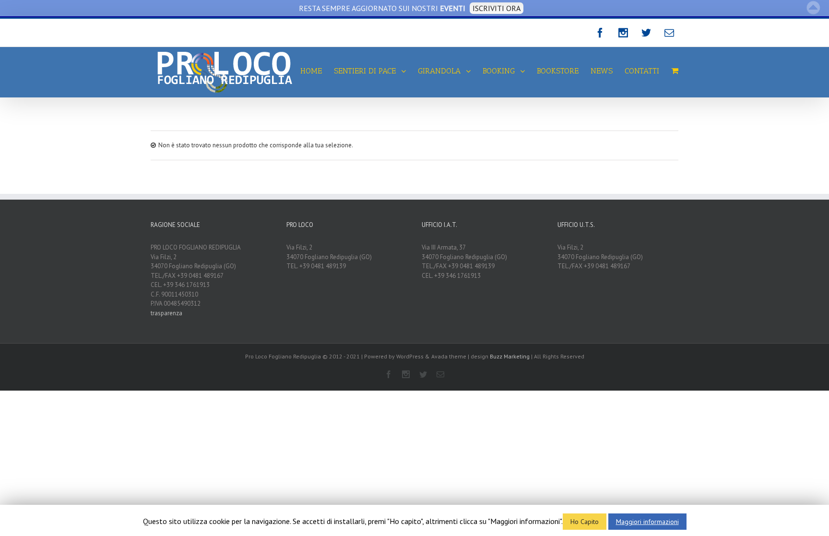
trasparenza (166, 313)
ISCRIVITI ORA (497, 8)
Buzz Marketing (510, 356)
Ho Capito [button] (584, 521)
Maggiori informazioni (647, 521)
